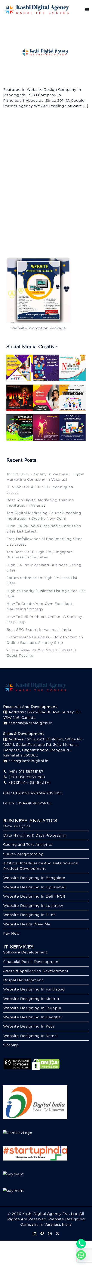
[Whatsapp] (81, 1255)
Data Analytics (17, 826)
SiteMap (11, 1045)
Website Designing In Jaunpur (32, 1008)
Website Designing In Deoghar (32, 1017)
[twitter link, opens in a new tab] (57, 1233)
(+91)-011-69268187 (25, 772)
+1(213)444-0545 (23, 782)
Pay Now (11, 933)
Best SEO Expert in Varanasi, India (38, 630)
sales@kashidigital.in (29, 761)
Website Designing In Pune (29, 915)
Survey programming (23, 854)
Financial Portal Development (31, 962)
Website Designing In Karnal (30, 1036)
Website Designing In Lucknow (33, 906)
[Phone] (81, 1244)
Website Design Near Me (26, 924)
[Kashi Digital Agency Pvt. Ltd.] (36, 9)
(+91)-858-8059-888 (26, 777)
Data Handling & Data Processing (35, 835)
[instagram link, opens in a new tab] (50, 1233)
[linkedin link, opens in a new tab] (34, 1233)
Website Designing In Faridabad (34, 989)
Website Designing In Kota (29, 1026)
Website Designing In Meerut (31, 999)
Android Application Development (36, 971)
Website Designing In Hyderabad (35, 887)
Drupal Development (23, 980)
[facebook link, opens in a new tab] (42, 1233)
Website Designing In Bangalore (34, 878)
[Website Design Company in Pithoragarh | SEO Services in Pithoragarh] (46, 53)
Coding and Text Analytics (28, 845)
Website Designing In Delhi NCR (34, 896)
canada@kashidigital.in (30, 723)
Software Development (25, 952)
